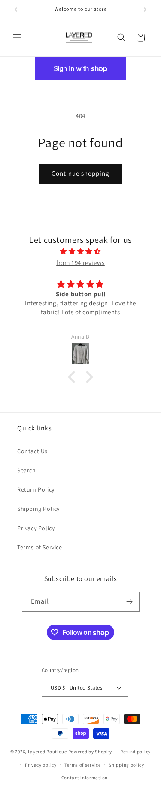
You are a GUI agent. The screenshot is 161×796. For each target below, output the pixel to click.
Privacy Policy (36, 528)
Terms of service (82, 765)
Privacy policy (41, 765)
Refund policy (135, 752)
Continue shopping (80, 173)
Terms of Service (39, 547)
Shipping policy (126, 765)
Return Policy (36, 489)
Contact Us (32, 451)
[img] (80, 251)
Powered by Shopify (90, 752)
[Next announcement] (145, 9)
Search (26, 470)
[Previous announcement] (15, 9)
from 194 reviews (80, 263)
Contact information (84, 778)
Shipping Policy (38, 509)
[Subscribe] (129, 602)
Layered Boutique (48, 752)
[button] (17, 37)
